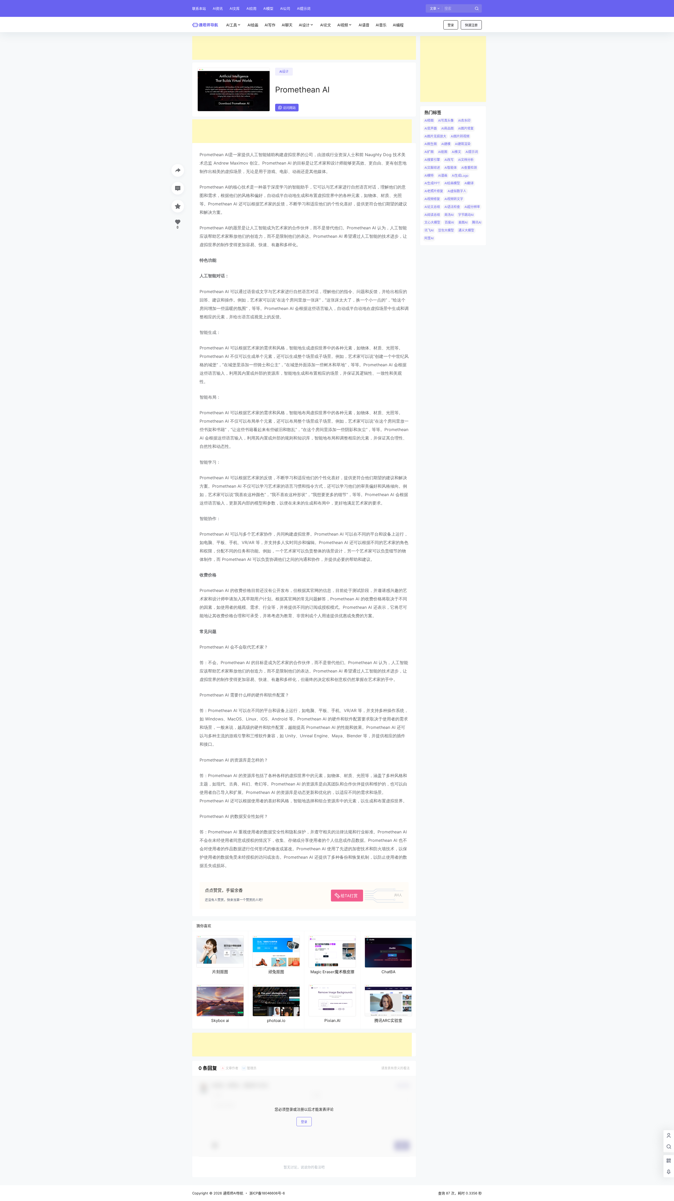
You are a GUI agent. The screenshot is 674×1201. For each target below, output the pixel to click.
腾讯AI (476, 222)
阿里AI (429, 238)
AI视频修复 (432, 199)
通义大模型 (466, 230)
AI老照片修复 (433, 191)
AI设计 (304, 25)
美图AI (463, 222)
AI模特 (429, 175)
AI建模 (445, 144)
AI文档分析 (466, 160)
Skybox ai (220, 1020)
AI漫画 (442, 175)
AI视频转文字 (453, 199)
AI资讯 (218, 8)
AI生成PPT (432, 183)
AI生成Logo (460, 175)
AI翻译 (469, 183)
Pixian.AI (332, 1020)
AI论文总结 (432, 207)
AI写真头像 (446, 120)
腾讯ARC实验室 (388, 1020)
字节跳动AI (466, 215)
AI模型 (268, 8)
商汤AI (449, 215)
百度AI (449, 222)
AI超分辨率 (472, 207)
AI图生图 (430, 144)
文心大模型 (432, 222)
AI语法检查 (452, 207)
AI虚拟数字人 (457, 191)
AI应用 (251, 8)
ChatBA (388, 971)
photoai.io (276, 1020)
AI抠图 (442, 152)
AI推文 (456, 152)
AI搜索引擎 (432, 160)
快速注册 (471, 25)
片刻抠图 (220, 971)
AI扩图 (429, 152)
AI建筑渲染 (462, 144)
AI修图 (429, 120)
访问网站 (289, 108)
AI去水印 (464, 120)
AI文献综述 (432, 168)
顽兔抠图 (276, 971)
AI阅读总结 (432, 215)
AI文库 (235, 8)
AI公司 (285, 8)
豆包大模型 (446, 230)
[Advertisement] (304, 48)
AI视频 (342, 25)
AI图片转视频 (460, 136)
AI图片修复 (466, 128)
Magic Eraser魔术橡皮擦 (332, 971)
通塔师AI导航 (232, 1193)
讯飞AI (429, 230)
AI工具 (231, 25)
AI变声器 (430, 128)
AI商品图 (447, 128)
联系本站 (199, 8)
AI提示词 (303, 8)
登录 (451, 25)
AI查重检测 (469, 168)
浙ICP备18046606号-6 (267, 1193)
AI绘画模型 (452, 183)
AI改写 (449, 160)
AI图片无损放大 (435, 136)
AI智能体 (450, 168)
